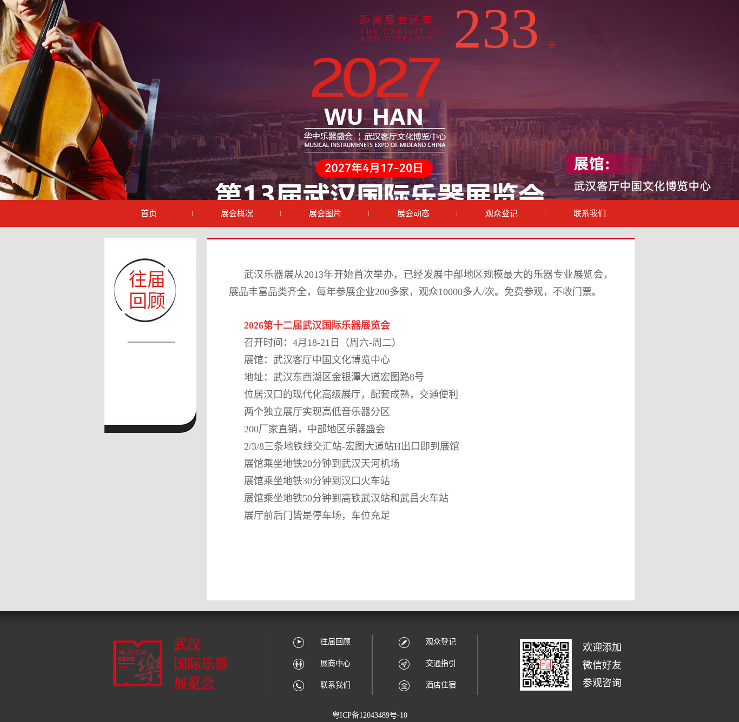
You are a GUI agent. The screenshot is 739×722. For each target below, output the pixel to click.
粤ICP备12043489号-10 (369, 715)
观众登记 (441, 642)
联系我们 (335, 685)
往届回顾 (335, 642)
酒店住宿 (441, 685)
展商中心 (335, 663)
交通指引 (441, 663)
